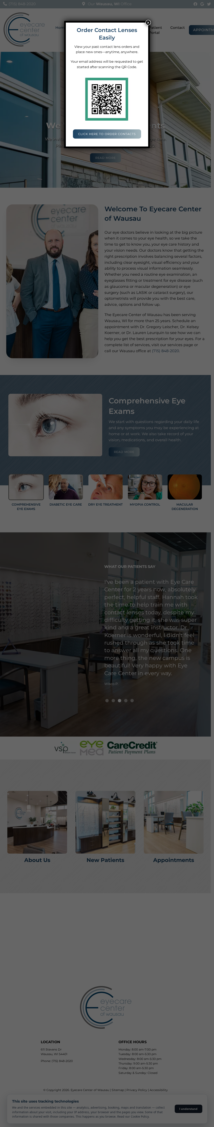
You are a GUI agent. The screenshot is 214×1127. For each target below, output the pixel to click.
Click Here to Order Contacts (107, 134)
